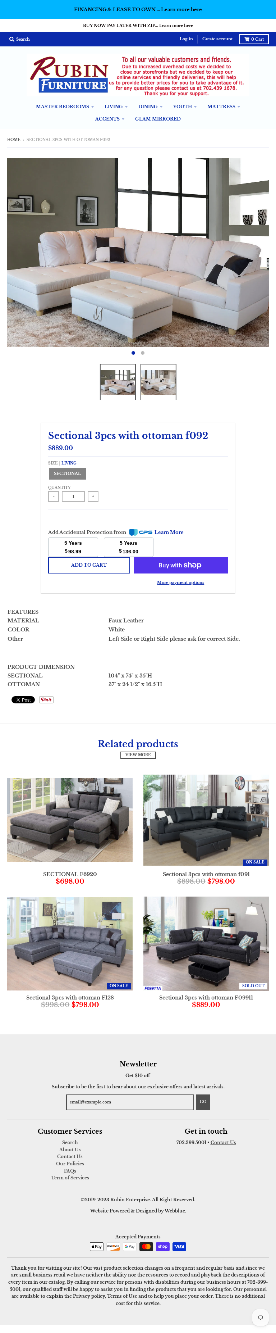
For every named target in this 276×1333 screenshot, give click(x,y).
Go (203, 1102)
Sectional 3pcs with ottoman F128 (70, 997)
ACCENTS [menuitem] (107, 119)
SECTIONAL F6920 (70, 874)
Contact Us (70, 1156)
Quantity (59, 488)
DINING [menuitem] (148, 106)
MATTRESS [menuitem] (221, 106)
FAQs (70, 1171)
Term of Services (70, 1177)
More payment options (180, 582)
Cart (257, 39)
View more (138, 755)
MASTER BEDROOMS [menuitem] (62, 106)
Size (62, 463)
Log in (186, 39)
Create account (217, 39)
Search (70, 1142)
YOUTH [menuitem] (182, 106)
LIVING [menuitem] (114, 106)
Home (13, 140)
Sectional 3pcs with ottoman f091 (206, 874)
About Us (70, 1149)
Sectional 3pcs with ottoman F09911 (206, 997)
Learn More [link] (169, 532)
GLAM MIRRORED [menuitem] (158, 119)
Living (69, 463)
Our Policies (70, 1163)
